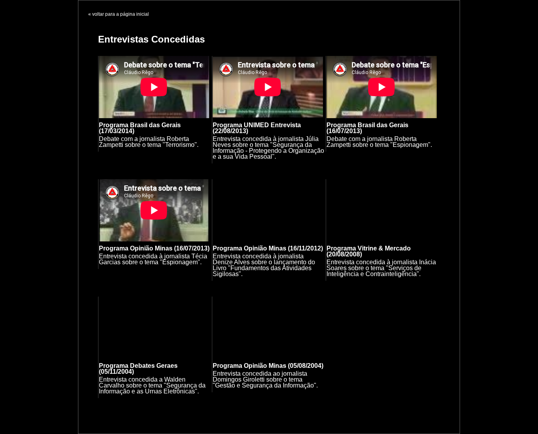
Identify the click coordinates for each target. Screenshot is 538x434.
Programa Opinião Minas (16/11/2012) (268, 248)
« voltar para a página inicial (118, 14)
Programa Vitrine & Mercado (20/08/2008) (369, 251)
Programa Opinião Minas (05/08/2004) (268, 365)
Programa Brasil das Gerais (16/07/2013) (367, 128)
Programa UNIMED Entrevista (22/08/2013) (257, 128)
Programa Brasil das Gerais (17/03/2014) (140, 128)
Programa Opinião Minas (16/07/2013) (154, 248)
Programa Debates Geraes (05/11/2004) (138, 368)
